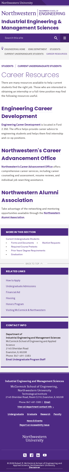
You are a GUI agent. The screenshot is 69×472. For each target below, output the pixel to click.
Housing (10, 298)
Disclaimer (34, 468)
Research (45, 414)
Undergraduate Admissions (21, 286)
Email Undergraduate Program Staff (25, 359)
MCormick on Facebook (31, 455)
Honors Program (15, 304)
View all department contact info (34, 407)
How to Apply (13, 280)
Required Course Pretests (24, 247)
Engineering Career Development (26, 112)
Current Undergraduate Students (23, 54)
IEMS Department (37, 49)
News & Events (34, 421)
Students (55, 49)
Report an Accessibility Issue (34, 425)
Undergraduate (16, 414)
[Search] (55, 37)
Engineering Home (14, 49)
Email (47, 402)
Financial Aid (13, 292)
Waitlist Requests (51, 243)
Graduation (17, 254)
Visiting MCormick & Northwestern (26, 310)
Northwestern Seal (34, 439)
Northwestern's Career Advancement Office (31, 154)
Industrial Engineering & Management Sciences (31, 24)
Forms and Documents (22, 243)
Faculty (57, 414)
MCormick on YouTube (44, 455)
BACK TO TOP (32, 263)
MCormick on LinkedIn (37, 455)
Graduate (32, 414)
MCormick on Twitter (24, 455)
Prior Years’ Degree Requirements (28, 251)
